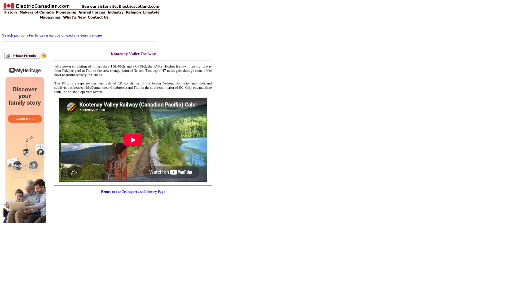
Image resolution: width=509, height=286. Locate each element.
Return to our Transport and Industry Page (133, 192)
